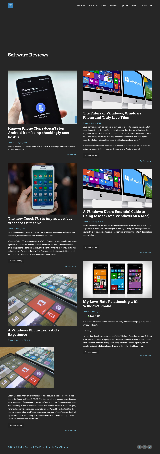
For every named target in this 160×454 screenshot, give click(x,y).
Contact (143, 5)
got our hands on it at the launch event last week (30, 254)
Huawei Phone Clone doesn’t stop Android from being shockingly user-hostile (39, 132)
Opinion (124, 5)
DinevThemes (61, 447)
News (103, 5)
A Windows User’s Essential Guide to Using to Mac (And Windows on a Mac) (116, 213)
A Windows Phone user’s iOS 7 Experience (34, 332)
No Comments (145, 161)
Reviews (114, 5)
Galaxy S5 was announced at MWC (30, 241)
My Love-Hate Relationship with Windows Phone (111, 303)
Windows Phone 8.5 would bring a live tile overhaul (129, 146)
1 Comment (71, 155)
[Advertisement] (80, 28)
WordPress (40, 447)
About (133, 5)
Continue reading (92, 156)
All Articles (93, 5)
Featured (81, 5)
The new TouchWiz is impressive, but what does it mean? (40, 220)
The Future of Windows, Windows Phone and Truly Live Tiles (112, 115)
